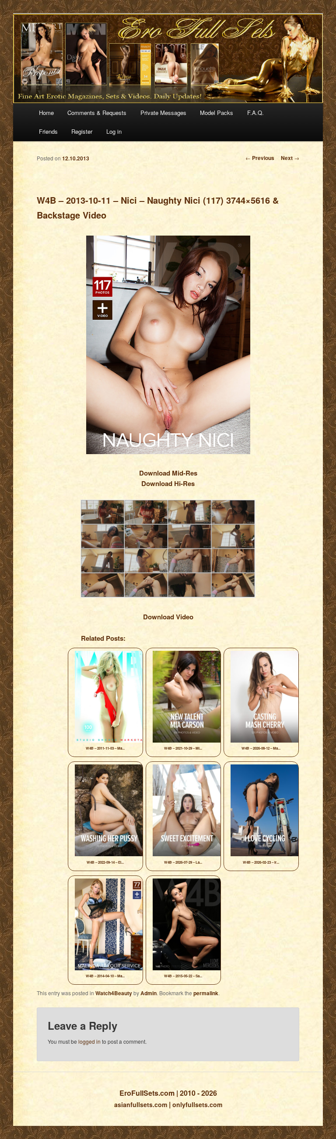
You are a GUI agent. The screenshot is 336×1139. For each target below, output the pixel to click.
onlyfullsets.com (197, 1104)
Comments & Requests (96, 112)
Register (81, 131)
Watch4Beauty (113, 993)
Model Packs (216, 112)
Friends (48, 131)
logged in (89, 1041)
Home (46, 112)
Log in (114, 131)
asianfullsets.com (140, 1104)
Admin (148, 993)
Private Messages (163, 112)
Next (290, 158)
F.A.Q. (255, 112)
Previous (259, 158)
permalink (205, 993)
